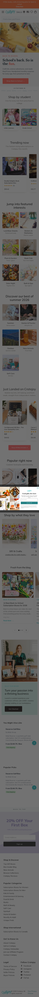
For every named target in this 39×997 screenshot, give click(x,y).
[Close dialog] (38, 488)
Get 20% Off (29, 503)
